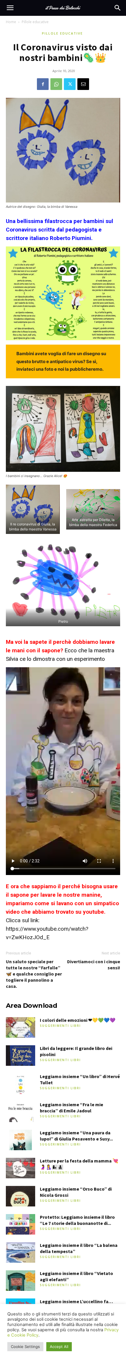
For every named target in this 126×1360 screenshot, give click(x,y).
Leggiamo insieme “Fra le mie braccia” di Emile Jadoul (71, 1108)
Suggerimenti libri (60, 1026)
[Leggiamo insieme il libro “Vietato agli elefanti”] (20, 1280)
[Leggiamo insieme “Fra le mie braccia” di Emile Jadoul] (20, 1112)
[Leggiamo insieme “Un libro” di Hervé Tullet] (20, 1083)
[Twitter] (70, 84)
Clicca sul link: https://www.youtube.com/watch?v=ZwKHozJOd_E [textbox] (62, 912)
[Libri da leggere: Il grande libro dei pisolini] (20, 1055)
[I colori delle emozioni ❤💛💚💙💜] (20, 1027)
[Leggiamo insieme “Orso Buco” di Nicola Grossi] (20, 1196)
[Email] (83, 84)
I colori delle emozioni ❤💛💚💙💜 (77, 1020)
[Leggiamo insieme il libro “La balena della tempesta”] (20, 1252)
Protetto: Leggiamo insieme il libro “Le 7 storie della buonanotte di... (77, 1220)
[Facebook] (43, 84)
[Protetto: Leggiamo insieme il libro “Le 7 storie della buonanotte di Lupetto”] (20, 1224)
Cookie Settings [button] (25, 1346)
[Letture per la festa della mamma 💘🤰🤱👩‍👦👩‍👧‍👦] (20, 1168)
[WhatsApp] (56, 84)
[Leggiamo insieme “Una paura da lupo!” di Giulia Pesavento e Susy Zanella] (20, 1140)
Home (11, 21)
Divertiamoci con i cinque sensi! (93, 965)
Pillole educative (35, 21)
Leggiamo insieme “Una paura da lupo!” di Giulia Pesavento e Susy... (76, 1136)
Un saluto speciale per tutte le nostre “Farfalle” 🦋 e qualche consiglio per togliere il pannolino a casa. (34, 974)
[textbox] (63, 229)
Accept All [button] (59, 1346)
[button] (10, 8)
